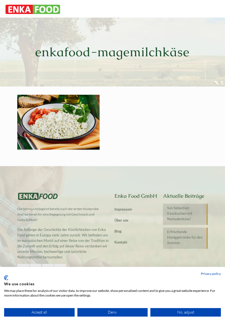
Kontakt (120, 242)
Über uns (121, 220)
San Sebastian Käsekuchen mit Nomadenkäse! (179, 213)
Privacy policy (211, 274)
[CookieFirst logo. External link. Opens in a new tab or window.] (6, 277)
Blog (118, 231)
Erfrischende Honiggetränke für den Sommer (185, 237)
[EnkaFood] (32, 9)
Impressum (123, 209)
